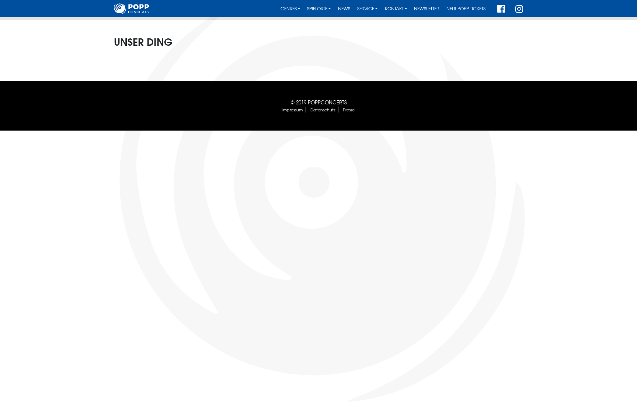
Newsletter (426, 9)
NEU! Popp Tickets (465, 9)
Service (365, 9)
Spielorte (317, 9)
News (344, 9)
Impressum (292, 109)
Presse (349, 109)
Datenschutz (322, 109)
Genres (289, 9)
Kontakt (394, 9)
